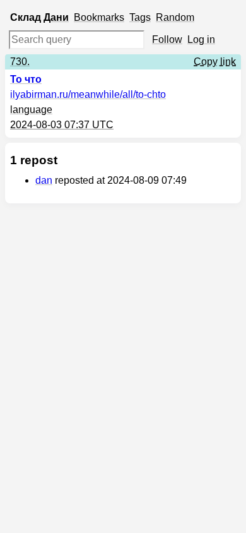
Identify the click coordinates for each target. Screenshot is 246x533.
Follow (167, 39)
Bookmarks (99, 17)
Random (175, 17)
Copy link (215, 61)
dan (43, 180)
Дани (56, 17)
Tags (140, 17)
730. (20, 61)
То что (26, 79)
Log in (201, 39)
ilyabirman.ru (88, 94)
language (31, 109)
